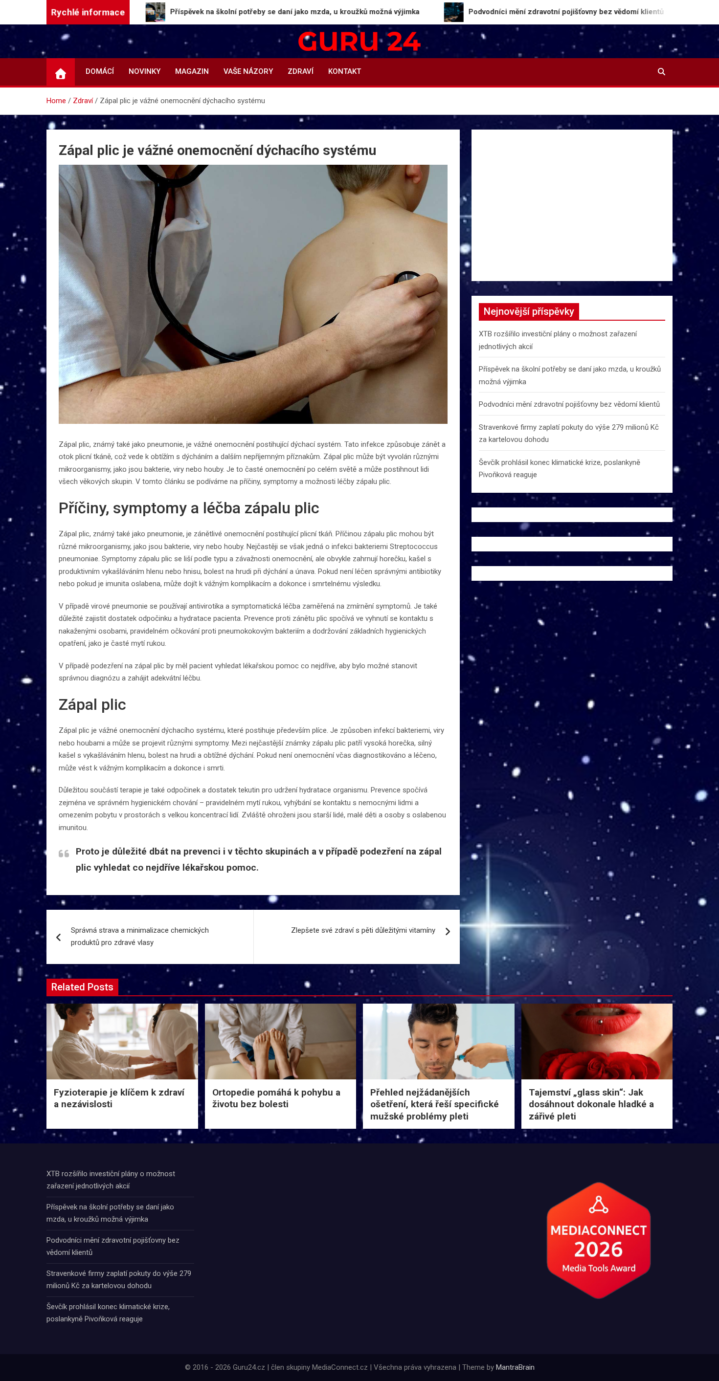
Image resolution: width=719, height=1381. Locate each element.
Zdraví (301, 71)
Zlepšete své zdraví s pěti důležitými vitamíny (363, 930)
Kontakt (344, 71)
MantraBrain (515, 1367)
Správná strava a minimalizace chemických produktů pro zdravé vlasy (140, 936)
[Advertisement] (572, 205)
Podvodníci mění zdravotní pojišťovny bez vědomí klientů (569, 404)
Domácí (100, 71)
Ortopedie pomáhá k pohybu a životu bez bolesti (276, 1098)
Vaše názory (248, 71)
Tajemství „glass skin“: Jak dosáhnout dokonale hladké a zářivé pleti (591, 1104)
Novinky (144, 71)
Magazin (192, 71)
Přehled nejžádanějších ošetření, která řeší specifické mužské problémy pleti (434, 1104)
